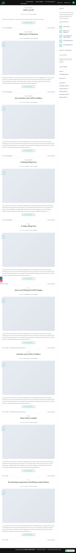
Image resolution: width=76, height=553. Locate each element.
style (21, 347)
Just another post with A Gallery (28, 98)
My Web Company (53, 549)
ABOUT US (60, 2)
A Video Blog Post (28, 226)
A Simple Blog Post (28, 162)
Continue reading (28, 22)
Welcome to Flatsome (28, 34)
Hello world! (28, 10)
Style (28, 223)
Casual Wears (39, 1)
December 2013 (63, 94)
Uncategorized (28, 7)
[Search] (73, 2)
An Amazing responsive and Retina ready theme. (28, 482)
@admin (34, 14)
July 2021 (61, 83)
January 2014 (62, 91)
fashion (18, 347)
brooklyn (14, 347)
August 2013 (62, 97)
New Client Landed (28, 418)
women (23, 347)
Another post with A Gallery (28, 354)
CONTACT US (67, 2)
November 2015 (63, 85)
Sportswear (29, 1)
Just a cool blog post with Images (28, 290)
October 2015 (63, 88)
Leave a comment (51, 27)
